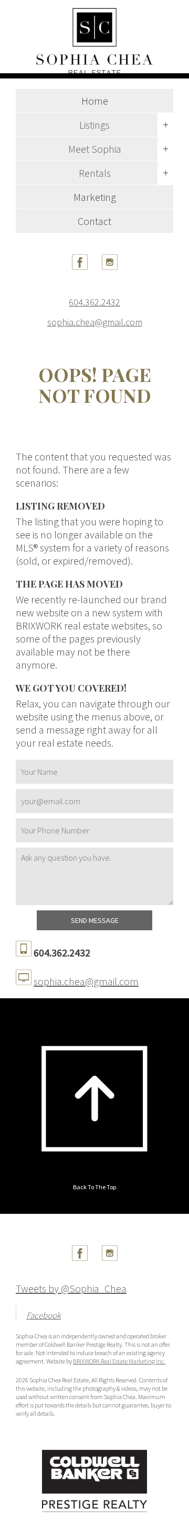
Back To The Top (94, 1187)
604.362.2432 (94, 302)
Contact (94, 221)
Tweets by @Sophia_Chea (71, 1288)
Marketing (95, 197)
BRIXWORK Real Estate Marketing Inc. (119, 1361)
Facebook (43, 1315)
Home (94, 100)
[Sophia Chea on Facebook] (80, 266)
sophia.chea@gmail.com (94, 322)
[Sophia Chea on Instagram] (110, 266)
